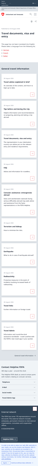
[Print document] (32, 21)
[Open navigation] (35, 14)
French (5, 53)
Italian (5, 56)
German (6, 50)
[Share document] (36, 21)
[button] (35, 409)
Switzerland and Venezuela (14, 14)
